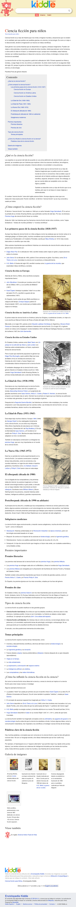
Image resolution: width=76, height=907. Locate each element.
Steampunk (10, 531)
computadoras (14, 672)
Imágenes (42, 15)
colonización (22, 666)
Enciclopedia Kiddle (37, 874)
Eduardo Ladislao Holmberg (41, 324)
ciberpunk (8, 489)
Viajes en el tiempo (12, 659)
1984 (34, 418)
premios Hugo (9, 442)
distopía (40, 653)
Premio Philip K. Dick (31, 577)
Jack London (31, 345)
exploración (12, 666)
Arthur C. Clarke (36, 393)
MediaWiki (15, 902)
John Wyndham (11, 282)
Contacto (52, 904)
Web (37, 15)
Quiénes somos (27, 904)
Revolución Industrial (40, 531)
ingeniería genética (62, 536)
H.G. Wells (10, 263)
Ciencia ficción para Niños (13, 881)
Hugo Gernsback (55, 211)
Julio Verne (10, 257)
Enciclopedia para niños (12, 34)
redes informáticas (28, 672)
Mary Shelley (50, 239)
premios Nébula (59, 561)
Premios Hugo (9, 216)
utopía (19, 653)
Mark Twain (31, 342)
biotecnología (45, 536)
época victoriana (56, 531)
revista (14, 776)
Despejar (65, 10)
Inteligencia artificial (15, 669)
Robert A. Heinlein (49, 393)
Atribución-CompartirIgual (59, 876)
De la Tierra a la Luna (30, 703)
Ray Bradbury (30, 428)
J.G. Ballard (27, 466)
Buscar (69, 11)
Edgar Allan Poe (11, 252)
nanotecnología (11, 646)
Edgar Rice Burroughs (12, 356)
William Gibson (28, 489)
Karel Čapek (10, 290)
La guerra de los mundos (53, 263)
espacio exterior (34, 666)
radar (27, 713)
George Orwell (12, 421)
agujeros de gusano (61, 719)
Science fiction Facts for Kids (27, 835)
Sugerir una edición (51, 886)
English (49, 15)
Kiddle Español (9, 904)
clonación (27, 649)
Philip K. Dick (16, 433)
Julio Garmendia (25, 331)
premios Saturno (26, 593)
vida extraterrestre (14, 662)
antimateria (48, 719)
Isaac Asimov (26, 393)
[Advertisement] (38, 22)
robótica (27, 669)
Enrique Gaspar (24, 302)
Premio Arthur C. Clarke (13, 577)
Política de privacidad (40, 904)
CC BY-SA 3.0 (35, 898)
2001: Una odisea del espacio (41, 616)
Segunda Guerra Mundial (23, 402)
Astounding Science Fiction (19, 391)
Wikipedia (51, 900)
